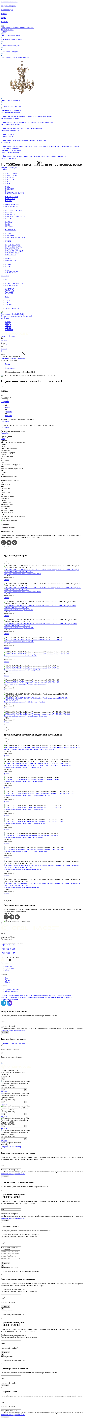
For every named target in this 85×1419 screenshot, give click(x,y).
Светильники (10, 368)
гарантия (8, 416)
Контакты (9, 330)
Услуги (8, 328)
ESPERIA (9, 212)
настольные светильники (10, 124)
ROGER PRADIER (12, 285)
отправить (5, 1032)
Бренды (8, 324)
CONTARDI (10, 199)
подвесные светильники (23, 116)
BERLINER (9, 189)
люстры (10, 116)
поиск (13, 336)
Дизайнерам (9, 969)
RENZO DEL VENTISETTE (16, 283)
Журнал (8, 326)
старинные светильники (10, 152)
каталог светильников (9, 2)
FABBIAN (9, 222)
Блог (7, 978)
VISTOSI (8, 304)
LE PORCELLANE (12, 245)
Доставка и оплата (12, 990)
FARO (7, 224)
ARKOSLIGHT (11, 175)
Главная (8, 364)
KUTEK (8, 241)
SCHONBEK (10, 289)
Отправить (5, 1263)
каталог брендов (7, 10)
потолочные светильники (10, 112)
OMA (7, 270)
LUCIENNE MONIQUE (14, 251)
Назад (4, 32)
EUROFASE (10, 214)
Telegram (8, 980)
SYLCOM (9, 293)
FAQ (7, 971)
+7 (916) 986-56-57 (8, 953)
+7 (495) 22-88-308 (8, 949)
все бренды (5, 276)
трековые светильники (37, 140)
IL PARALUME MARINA (15, 237)
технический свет (7, 136)
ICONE (8, 233)
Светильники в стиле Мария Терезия (15, 57)
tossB (7, 297)
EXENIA (8, 218)
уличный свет (6, 142)
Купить (6, 580)
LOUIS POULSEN (12, 249)
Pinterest (8, 982)
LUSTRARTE (10, 255)
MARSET (9, 259)
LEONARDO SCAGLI (13, 247)
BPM (7, 191)
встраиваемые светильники (17, 140)
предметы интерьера (8, 6)
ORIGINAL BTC (11, 272)
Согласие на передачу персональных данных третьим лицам (33, 997)
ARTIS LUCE (10, 179)
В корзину (5, 402)
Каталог (8, 322)
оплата (7, 408)
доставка (8, 412)
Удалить (4, 1092)
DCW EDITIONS (11, 206)
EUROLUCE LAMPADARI (15, 216)
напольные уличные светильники (35, 146)
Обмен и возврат (11, 991)
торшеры (10, 134)
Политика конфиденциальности (13, 995)
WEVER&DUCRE (12, 308)
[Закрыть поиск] (23, 354)
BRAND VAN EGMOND (14, 193)
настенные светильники (10, 118)
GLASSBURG (10, 230)
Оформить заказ (7, 1147)
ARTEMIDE (9, 177)
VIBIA (7, 302)
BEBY (7, 187)
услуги (3, 18)
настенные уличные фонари (58, 146)
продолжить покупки (17, 1043)
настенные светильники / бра (18, 122)
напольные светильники (10, 130)
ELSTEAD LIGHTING (13, 210)
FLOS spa (9, 226)
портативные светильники (32, 128)
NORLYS (8, 266)
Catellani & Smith (11, 197)
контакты (4, 22)
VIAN (7, 300)
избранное (5, 336)
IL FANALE (9, 235)
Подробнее (5, 421)
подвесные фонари (14, 146)
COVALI (8, 201)
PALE (7, 280)
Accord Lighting (11, 173)
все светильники (7, 30)
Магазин (8, 967)
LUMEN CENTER (12, 253)
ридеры (33, 122)
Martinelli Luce (10, 261)
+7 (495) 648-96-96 (8, 945)
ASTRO (8, 183)
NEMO (8, 264)
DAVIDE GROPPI (12, 204)
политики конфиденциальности (13, 1030)
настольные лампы (14, 128)
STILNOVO (9, 291)
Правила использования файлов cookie (40, 995)
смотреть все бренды (9, 168)
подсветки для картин (44, 122)
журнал (4, 14)
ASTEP (8, 181)
